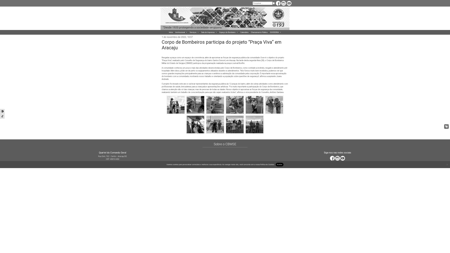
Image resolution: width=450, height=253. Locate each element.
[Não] (447, 164)
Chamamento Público (259, 32)
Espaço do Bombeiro (227, 32)
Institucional (180, 32)
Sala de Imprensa (208, 32)
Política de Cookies (267, 164)
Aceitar (279, 164)
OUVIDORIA (274, 32)
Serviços (193, 32)
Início (171, 32)
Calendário (244, 32)
